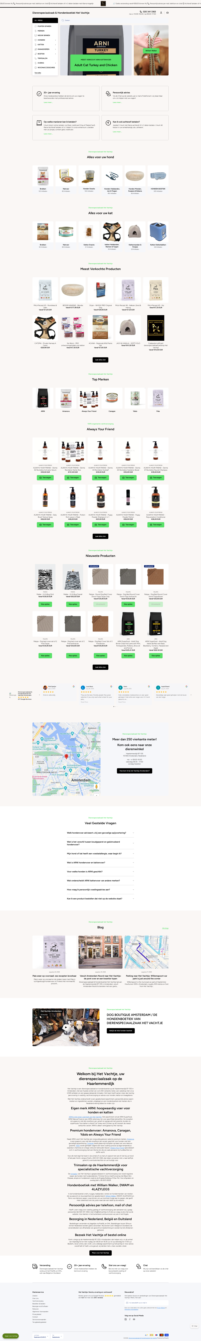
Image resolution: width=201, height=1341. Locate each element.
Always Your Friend (117, 1148)
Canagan (90, 1143)
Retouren (35, 1309)
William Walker (110, 1196)
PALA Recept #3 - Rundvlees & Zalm (45, 306)
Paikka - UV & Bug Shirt (45, 594)
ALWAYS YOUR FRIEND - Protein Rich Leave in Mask (73, 516)
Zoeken (34, 1296)
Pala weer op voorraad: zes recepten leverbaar (54, 976)
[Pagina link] (66, 759)
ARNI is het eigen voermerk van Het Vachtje (85, 1117)
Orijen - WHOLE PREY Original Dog (100, 306)
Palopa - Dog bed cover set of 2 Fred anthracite (73, 642)
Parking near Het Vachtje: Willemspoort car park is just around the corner (146, 977)
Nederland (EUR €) (40, 1337)
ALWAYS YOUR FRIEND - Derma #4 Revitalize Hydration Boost (128, 469)
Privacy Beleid (161, 1308)
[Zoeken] (62, 20)
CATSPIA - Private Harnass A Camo (45, 344)
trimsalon (74, 1174)
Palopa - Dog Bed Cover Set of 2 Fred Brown (100, 642)
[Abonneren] (166, 1302)
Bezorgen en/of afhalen (40, 1306)
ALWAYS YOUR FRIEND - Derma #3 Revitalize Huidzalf (100, 469)
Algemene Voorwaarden (40, 1311)
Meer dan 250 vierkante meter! (134, 739)
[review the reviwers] (74, 687)
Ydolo (78, 1146)
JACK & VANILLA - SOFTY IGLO (128, 343)
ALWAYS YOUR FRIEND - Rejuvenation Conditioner (155, 516)
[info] (45, 293)
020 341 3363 (149, 11)
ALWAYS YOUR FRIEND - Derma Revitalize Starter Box (73, 469)
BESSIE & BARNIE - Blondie (73, 305)
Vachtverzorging (37, 1301)
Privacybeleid (36, 1314)
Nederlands (56, 1337)
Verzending (45, 1265)
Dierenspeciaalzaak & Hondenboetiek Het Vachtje (143, 1338)
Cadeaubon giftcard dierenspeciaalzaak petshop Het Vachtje (156, 345)
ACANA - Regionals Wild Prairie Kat (100, 344)
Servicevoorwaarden (39, 1319)
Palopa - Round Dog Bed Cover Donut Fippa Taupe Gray (100, 595)
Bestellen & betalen (38, 1304)
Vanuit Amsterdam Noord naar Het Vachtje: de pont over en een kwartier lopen (100, 977)
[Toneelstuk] (65, 1027)
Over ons (35, 1298)
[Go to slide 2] (115, 706)
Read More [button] (84, 702)
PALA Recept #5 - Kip (156, 305)
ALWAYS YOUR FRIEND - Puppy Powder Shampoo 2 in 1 (100, 516)
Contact (35, 1317)
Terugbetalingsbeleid (39, 1322)
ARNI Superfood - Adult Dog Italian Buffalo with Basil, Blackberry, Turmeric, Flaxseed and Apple (155, 644)
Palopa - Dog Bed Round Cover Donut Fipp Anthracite (128, 595)
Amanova (130, 1139)
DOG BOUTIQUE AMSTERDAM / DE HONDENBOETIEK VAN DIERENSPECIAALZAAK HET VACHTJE (135, 1019)
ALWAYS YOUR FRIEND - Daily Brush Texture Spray (45, 516)
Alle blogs (165, 928)
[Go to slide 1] (113, 706)
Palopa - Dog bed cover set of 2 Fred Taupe (45, 642)
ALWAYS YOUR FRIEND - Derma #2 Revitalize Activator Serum (45, 469)
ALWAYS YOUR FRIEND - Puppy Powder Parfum (128, 516)
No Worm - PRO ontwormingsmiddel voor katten (73, 344)
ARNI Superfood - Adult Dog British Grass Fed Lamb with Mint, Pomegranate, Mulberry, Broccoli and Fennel (128, 644)
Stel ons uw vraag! (117, 1265)
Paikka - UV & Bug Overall (73, 594)
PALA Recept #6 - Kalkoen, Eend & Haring (128, 306)
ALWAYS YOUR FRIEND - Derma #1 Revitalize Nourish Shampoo (156, 469)
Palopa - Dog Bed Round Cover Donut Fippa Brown (155, 595)
